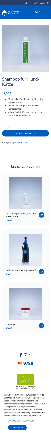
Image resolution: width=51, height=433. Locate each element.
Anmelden (40, 2)
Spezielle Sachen (19, 142)
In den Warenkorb (25, 133)
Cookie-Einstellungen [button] (21, 420)
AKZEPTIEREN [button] (17, 428)
